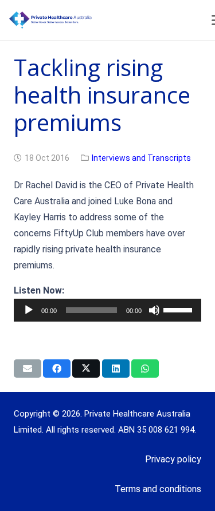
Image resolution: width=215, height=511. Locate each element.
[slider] (179, 309)
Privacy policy (173, 459)
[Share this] (57, 368)
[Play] (28, 310)
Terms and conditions (158, 489)
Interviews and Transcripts (141, 158)
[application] (107, 310)
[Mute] (154, 310)
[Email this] (27, 368)
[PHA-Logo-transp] (95, 20)
